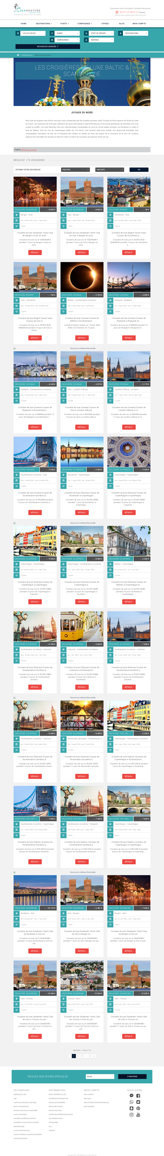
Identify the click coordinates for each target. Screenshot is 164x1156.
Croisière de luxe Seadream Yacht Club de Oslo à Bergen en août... (82, 234)
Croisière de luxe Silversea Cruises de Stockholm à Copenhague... (82, 494)
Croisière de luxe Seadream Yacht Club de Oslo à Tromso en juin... (35, 1018)
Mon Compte (139, 24)
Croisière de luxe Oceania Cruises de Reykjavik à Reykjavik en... (129, 319)
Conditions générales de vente (61, 1114)
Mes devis (87, 1098)
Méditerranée (19, 1126)
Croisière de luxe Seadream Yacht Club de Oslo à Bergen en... (82, 932)
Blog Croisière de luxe (57, 1094)
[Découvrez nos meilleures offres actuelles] (82, 348)
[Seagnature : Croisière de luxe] (47, 8)
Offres (105, 24)
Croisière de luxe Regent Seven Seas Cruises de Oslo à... (35, 319)
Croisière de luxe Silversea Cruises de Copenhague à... (82, 583)
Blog (122, 24)
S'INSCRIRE (132, 1076)
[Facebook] (138, 1095)
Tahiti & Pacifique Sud (22, 1130)
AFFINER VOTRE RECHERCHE (28, 170)
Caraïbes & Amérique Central (25, 1118)
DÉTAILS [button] (35, 252)
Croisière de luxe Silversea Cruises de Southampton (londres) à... (35, 668)
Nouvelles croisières (57, 1102)
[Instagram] (131, 1114)
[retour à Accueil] (18, 55)
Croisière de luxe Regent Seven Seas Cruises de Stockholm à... (129, 234)
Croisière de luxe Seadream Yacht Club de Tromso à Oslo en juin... (82, 1018)
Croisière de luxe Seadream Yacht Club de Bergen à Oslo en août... (35, 234)
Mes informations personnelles (96, 1102)
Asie (15, 1098)
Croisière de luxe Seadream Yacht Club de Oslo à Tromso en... (129, 1018)
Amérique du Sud (20, 1094)
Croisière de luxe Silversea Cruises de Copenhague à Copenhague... (129, 494)
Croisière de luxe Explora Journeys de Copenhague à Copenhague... (129, 843)
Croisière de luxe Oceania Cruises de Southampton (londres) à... (35, 494)
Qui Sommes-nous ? (56, 1118)
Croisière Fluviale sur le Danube (26, 1122)
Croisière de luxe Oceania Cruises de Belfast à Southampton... (82, 319)
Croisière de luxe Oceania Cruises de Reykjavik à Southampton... (35, 408)
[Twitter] (138, 1102)
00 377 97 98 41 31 (129, 12)
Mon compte (89, 1094)
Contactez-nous (55, 1110)
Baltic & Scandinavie (21, 1106)
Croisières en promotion (58, 1098)
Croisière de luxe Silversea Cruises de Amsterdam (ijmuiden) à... (82, 758)
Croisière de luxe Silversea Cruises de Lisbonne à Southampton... (82, 668)
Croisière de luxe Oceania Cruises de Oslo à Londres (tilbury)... (82, 408)
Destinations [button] (43, 24)
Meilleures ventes (56, 1106)
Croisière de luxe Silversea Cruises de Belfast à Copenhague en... (129, 583)
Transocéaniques (20, 1138)
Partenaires (53, 1122)
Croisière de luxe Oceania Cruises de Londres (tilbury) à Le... (129, 408)
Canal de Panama (20, 1114)
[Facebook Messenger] (131, 1095)
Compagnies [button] (84, 24)
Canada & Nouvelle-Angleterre (26, 1110)
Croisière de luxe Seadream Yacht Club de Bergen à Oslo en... (129, 932)
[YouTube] (138, 1114)
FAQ (50, 1126)
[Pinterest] (138, 1108)
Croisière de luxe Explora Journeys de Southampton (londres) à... (35, 843)
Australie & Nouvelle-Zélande (25, 1102)
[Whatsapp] (131, 1101)
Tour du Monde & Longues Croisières (28, 1134)
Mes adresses (89, 1106)
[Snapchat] (131, 1108)
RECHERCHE (46, 47)
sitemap (52, 1130)
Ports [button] (64, 24)
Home (23, 24)
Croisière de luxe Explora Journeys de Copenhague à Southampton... (129, 758)
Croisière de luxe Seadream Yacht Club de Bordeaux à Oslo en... (35, 932)
